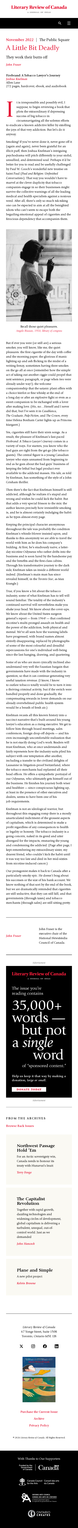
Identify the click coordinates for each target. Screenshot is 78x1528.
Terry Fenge (24, 1172)
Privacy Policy (39, 1425)
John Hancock (26, 1243)
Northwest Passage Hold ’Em (36, 1148)
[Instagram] (33, 1346)
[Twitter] (21, 1346)
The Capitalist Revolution (31, 1201)
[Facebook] (45, 1346)
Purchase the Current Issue (39, 1412)
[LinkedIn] (57, 1346)
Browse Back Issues (20, 1126)
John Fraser (13, 64)
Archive (39, 1418)
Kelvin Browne (26, 1283)
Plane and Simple (35, 1270)
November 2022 (20, 40)
